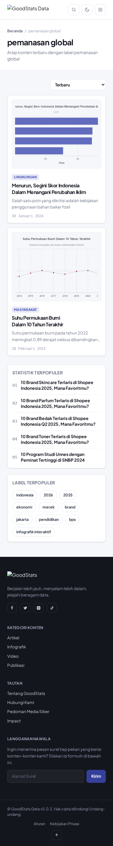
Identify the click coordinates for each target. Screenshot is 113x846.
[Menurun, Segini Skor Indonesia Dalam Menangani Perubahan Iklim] (56, 134)
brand (70, 507)
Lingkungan (25, 177)
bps (72, 519)
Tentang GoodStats (26, 693)
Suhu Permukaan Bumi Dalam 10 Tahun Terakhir (37, 321)
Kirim (96, 776)
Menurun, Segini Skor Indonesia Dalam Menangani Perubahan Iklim (49, 188)
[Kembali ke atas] (56, 835)
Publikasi (15, 665)
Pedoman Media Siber (28, 711)
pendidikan (49, 519)
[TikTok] (52, 608)
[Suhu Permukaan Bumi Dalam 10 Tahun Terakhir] (56, 266)
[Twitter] (25, 608)
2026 (48, 494)
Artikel (13, 637)
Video (13, 656)
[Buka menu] (100, 9)
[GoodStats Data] (28, 10)
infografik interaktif (33, 531)
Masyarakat (25, 310)
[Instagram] (38, 608)
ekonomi (24, 507)
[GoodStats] (22, 576)
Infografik (16, 646)
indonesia (24, 494)
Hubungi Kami (20, 702)
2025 (68, 494)
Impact (14, 720)
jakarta (22, 519)
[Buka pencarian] (73, 9)
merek (48, 507)
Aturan (39, 823)
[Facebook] (12, 608)
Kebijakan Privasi (64, 823)
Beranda (15, 30)
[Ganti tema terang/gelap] (87, 9)
